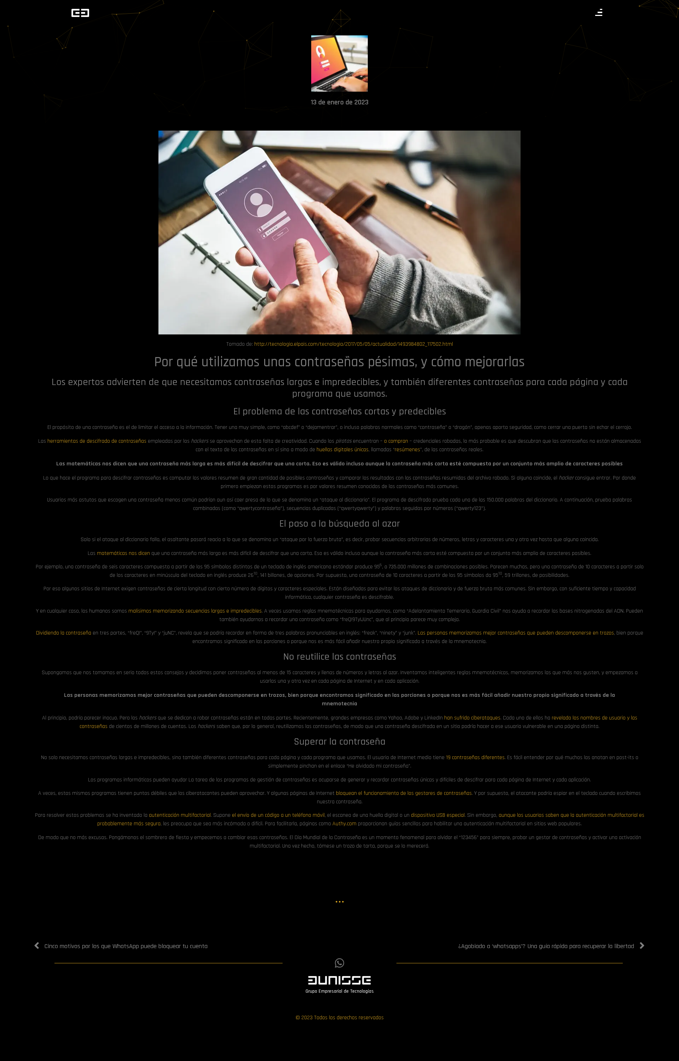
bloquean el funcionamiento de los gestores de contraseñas (404, 793)
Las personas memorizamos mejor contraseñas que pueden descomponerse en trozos (516, 633)
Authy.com (344, 823)
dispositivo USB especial (438, 815)
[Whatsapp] (339, 963)
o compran (396, 441)
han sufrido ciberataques (472, 718)
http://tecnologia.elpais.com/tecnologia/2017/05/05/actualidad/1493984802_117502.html (353, 344)
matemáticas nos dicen (123, 553)
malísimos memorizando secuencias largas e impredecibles (195, 611)
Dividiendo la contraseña (63, 633)
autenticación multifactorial (180, 815)
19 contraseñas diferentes (475, 757)
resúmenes (407, 449)
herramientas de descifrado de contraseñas (96, 441)
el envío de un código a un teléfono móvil (278, 815)
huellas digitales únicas (342, 449)
